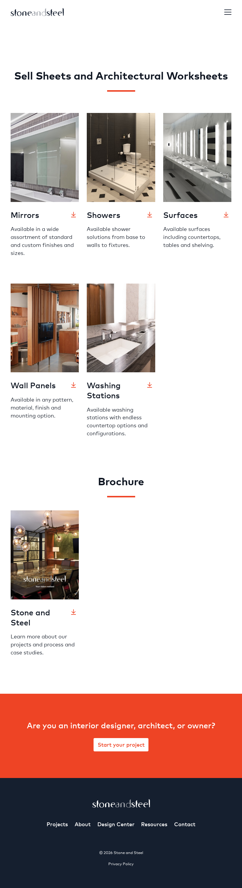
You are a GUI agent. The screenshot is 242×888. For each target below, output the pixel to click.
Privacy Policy (121, 863)
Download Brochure (73, 612)
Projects (57, 824)
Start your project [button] (121, 744)
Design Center (116, 824)
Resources (154, 824)
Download (73, 215)
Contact (184, 824)
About (83, 824)
